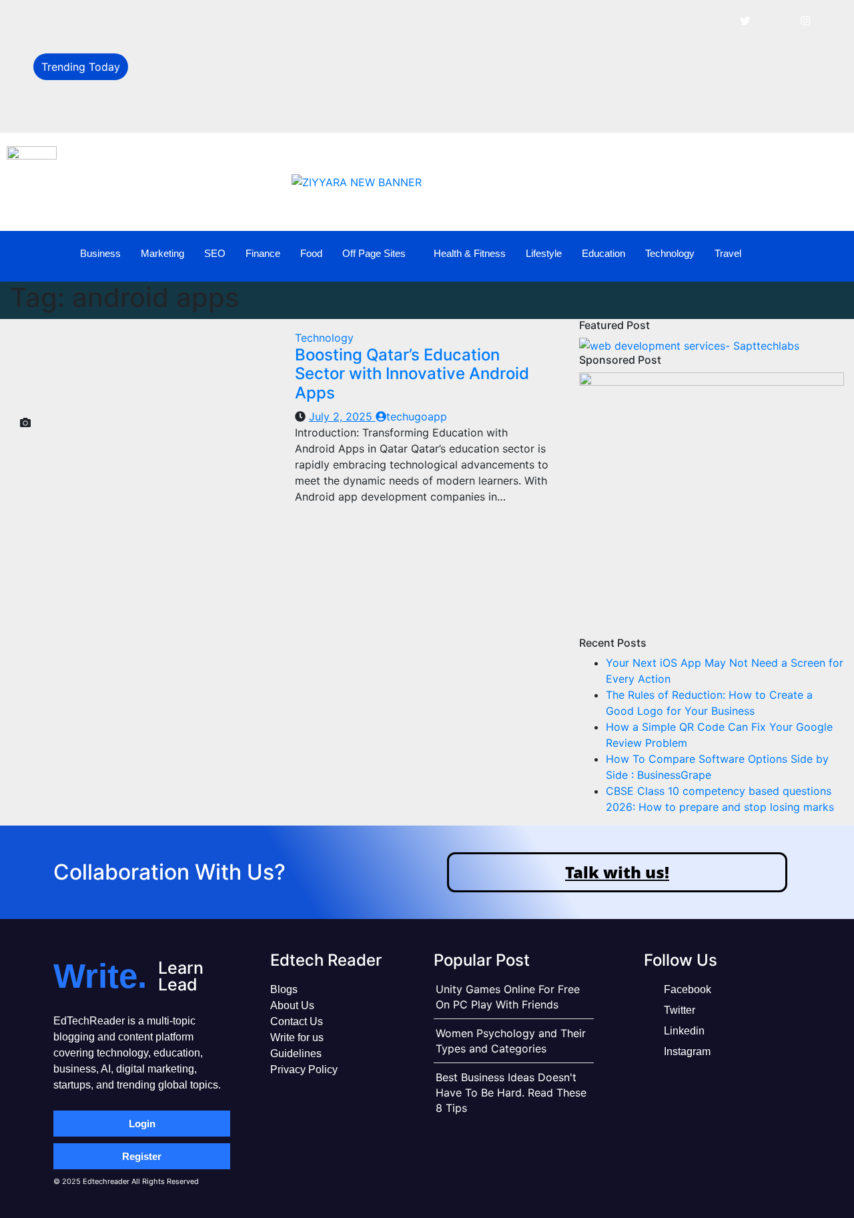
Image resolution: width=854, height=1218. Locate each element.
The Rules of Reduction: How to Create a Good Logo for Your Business (315, 51)
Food (311, 253)
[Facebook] (715, 20)
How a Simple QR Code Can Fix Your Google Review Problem (292, 81)
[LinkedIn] (775, 20)
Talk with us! (617, 872)
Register (141, 1156)
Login (142, 1123)
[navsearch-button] (823, 254)
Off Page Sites (374, 253)
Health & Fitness (470, 253)
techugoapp (416, 416)
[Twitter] (745, 20)
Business (100, 253)
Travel (728, 253)
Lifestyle (544, 253)
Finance (263, 253)
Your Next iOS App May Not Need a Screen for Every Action (289, 21)
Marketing (162, 253)
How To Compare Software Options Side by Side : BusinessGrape (302, 110)
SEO (215, 253)
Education (603, 253)
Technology (670, 253)
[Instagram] (805, 20)
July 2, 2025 (342, 416)
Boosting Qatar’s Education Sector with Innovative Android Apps (412, 374)
